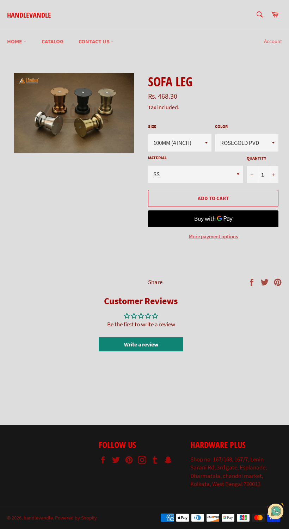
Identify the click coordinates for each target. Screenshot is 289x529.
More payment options (213, 236)
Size (152, 126)
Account (273, 41)
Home (15, 41)
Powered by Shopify (76, 518)
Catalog (52, 41)
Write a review (141, 344)
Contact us (95, 41)
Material (157, 157)
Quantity (256, 158)
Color (221, 126)
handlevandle (29, 15)
